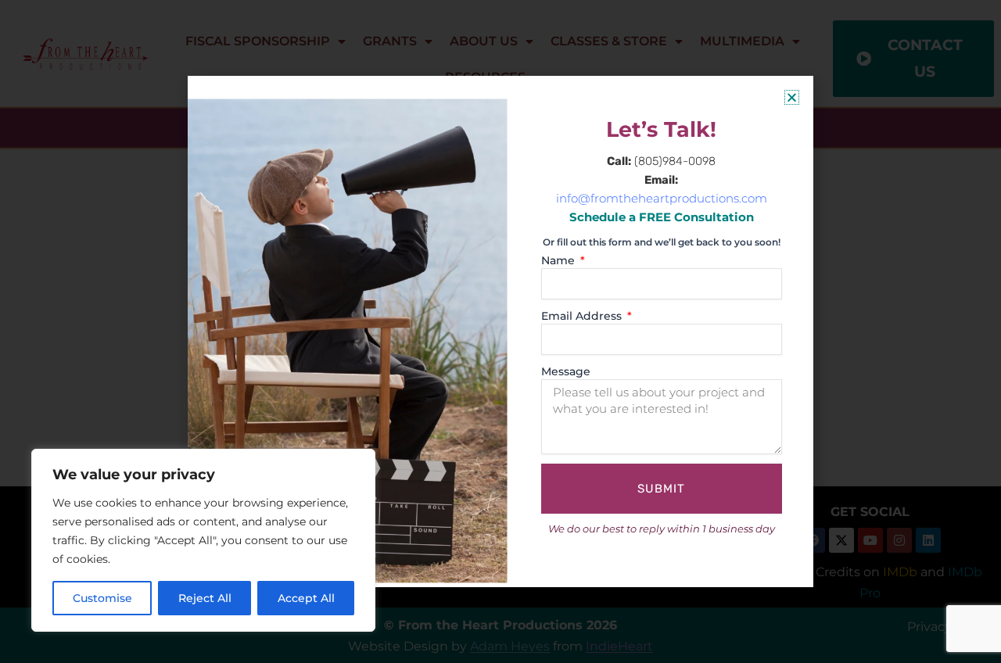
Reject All (204, 598)
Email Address (583, 316)
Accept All (306, 598)
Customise (102, 598)
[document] (500, 331)
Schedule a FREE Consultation (661, 217)
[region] (203, 540)
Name (559, 260)
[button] (792, 97)
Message (565, 371)
